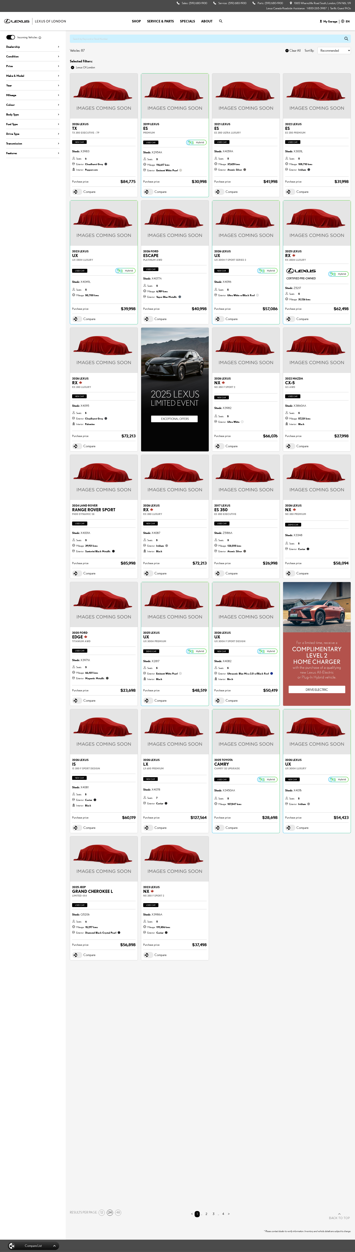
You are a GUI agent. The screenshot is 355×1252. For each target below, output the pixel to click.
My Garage (330, 21)
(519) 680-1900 (198, 3)
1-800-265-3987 (317, 8)
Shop (136, 21)
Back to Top (339, 1218)
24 (110, 1212)
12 (101, 1212)
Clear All (295, 50)
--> (142, 330)
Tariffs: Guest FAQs (340, 8)
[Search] (221, 21)
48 (118, 1212)
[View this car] (104, 96)
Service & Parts (160, 21)
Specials (187, 21)
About (206, 21)
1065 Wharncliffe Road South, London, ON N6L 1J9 (322, 3)
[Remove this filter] (73, 67)
